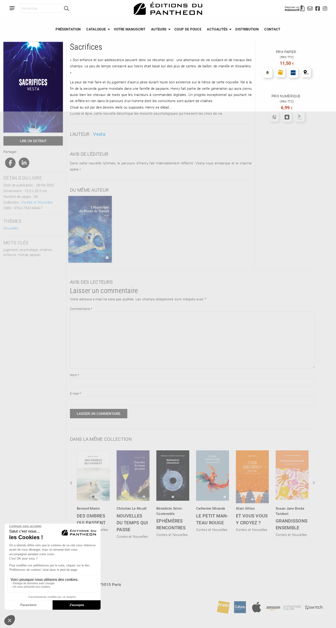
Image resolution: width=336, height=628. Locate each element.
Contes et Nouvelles (37, 202)
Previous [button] (71, 483)
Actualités (217, 29)
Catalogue (96, 29)
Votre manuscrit (130, 29)
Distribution (247, 29)
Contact (272, 29)
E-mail (75, 393)
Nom (74, 375)
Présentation (68, 29)
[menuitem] (68, 29)
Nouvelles (11, 228)
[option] (93, 489)
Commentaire (81, 309)
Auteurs (158, 29)
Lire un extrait (33, 141)
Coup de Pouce (187, 29)
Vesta (99, 134)
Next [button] (313, 483)
